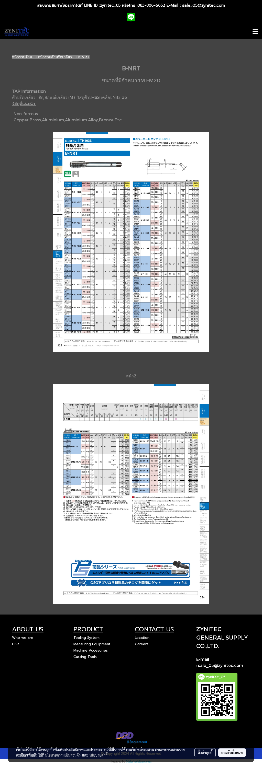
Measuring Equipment (92, 644)
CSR (15, 644)
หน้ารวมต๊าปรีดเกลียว (55, 57)
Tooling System (86, 637)
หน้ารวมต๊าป (22, 57)
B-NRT (84, 57)
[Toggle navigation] (255, 32)
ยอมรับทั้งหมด (232, 752)
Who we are (22, 637)
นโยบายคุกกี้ (98, 755)
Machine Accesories (90, 650)
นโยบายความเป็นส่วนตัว (63, 755)
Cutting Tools (85, 656)
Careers (141, 644)
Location (142, 637)
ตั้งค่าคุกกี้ (205, 752)
